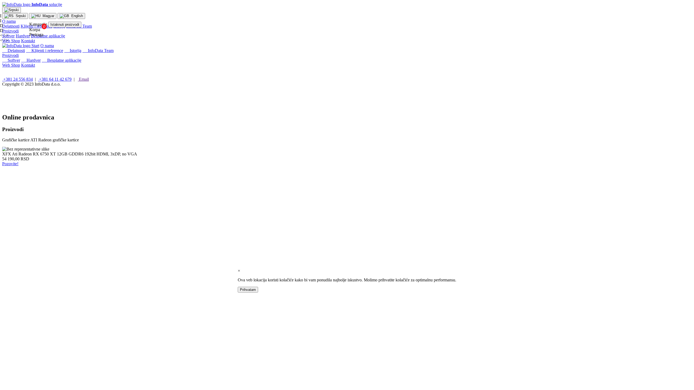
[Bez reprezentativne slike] (25, 149)
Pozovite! (10, 163)
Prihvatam (248, 290)
